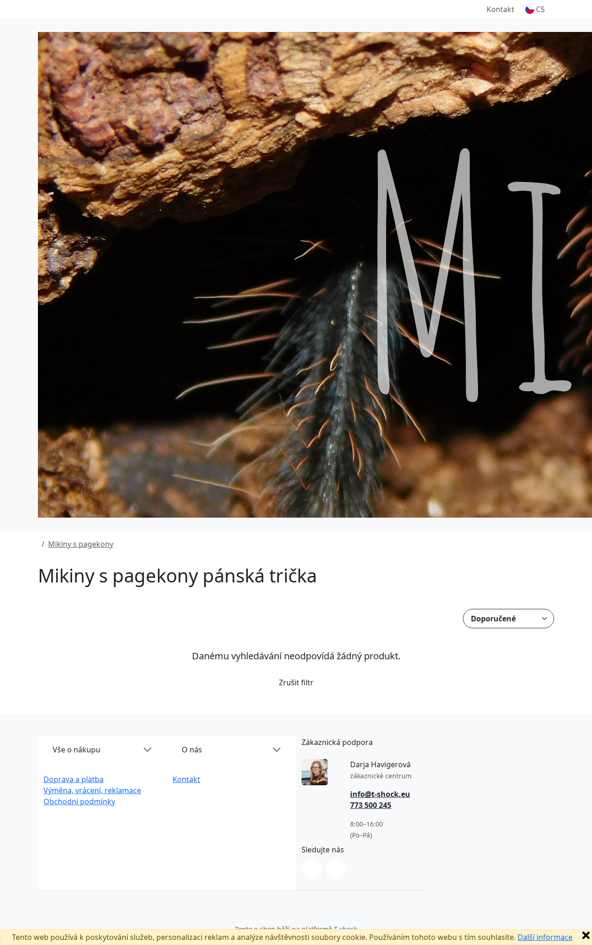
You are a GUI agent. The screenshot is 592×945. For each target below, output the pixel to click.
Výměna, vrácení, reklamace (92, 790)
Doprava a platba (73, 779)
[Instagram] (311, 869)
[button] (535, 9)
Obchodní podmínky (79, 801)
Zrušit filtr (296, 682)
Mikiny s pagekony (80, 544)
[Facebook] (335, 869)
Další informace (545, 937)
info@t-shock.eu (380, 794)
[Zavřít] (586, 935)
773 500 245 (370, 805)
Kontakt (500, 9)
